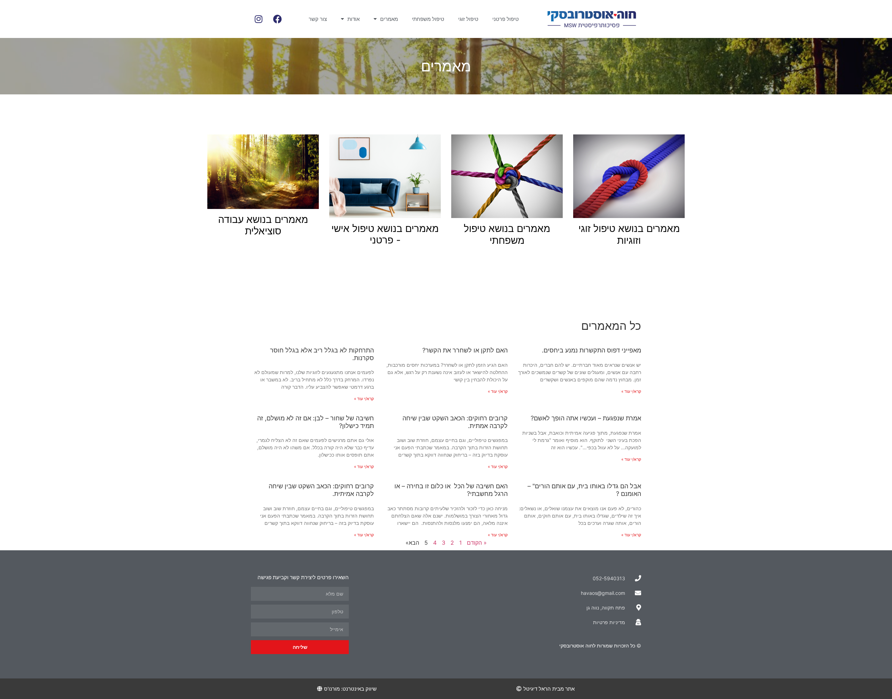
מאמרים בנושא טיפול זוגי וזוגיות (629, 234)
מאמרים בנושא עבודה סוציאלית (263, 225)
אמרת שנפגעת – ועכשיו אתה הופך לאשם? (586, 418)
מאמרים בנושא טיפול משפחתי (507, 234)
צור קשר (318, 19)
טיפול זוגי (468, 19)
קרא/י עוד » (631, 391)
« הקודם (477, 542)
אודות (353, 19)
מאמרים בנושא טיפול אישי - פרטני (385, 234)
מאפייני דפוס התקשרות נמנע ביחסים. (591, 350)
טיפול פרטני (505, 19)
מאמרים (389, 19)
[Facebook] (277, 19)
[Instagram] (258, 19)
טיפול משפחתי (428, 19)
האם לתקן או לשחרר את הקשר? (465, 350)
